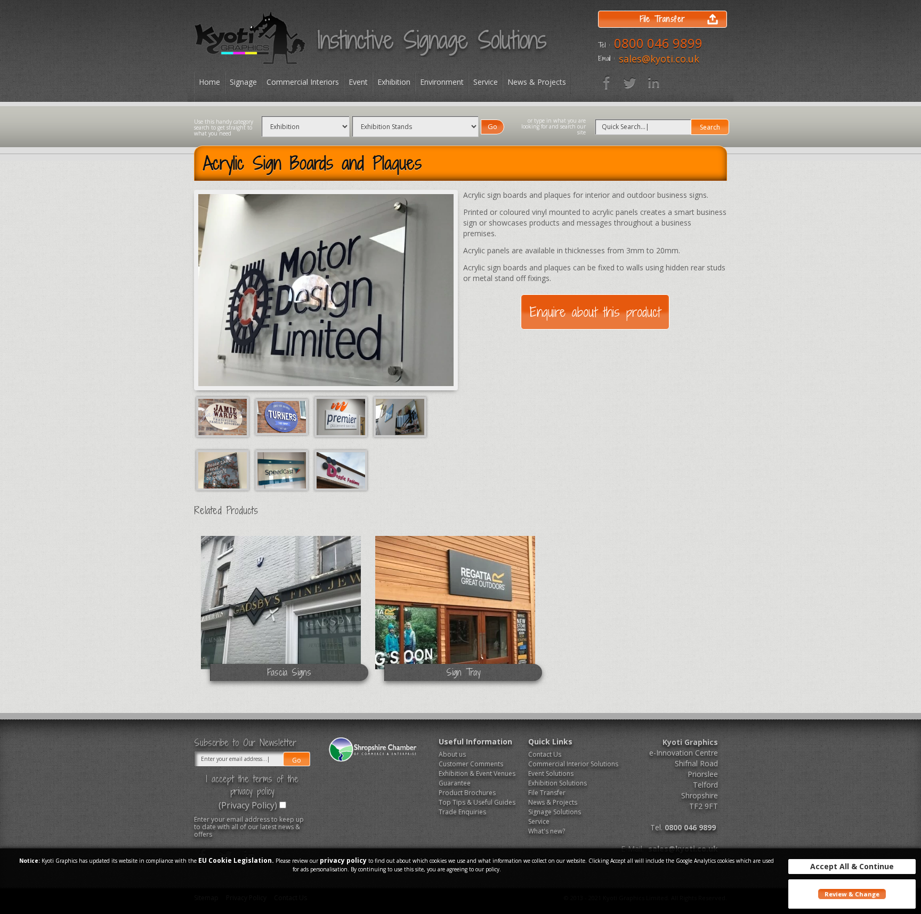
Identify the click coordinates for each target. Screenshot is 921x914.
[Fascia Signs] (281, 612)
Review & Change (852, 894)
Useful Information (475, 741)
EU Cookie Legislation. (236, 860)
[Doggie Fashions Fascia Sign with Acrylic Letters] (340, 469)
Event (358, 82)
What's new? (546, 831)
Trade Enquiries (462, 811)
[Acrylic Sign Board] (341, 416)
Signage (243, 82)
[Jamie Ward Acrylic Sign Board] (223, 416)
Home (209, 82)
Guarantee (455, 783)
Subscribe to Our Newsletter (245, 743)
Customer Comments (471, 763)
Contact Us (544, 754)
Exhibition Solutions (557, 783)
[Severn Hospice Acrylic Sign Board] (223, 469)
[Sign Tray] (455, 612)
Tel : (604, 45)
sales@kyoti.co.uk (659, 58)
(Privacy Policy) (248, 805)
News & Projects (536, 82)
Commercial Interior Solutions (569, 763)
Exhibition (393, 82)
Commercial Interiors (302, 82)
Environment (442, 82)
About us (452, 754)
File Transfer (546, 792)
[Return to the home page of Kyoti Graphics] (250, 38)
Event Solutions (550, 773)
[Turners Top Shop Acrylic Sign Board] (282, 416)
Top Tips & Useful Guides (477, 802)
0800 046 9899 (658, 43)
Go (492, 126)
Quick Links (550, 741)
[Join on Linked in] (653, 82)
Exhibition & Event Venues (477, 773)
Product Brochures (467, 792)
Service (485, 82)
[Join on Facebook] (606, 82)
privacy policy (343, 860)
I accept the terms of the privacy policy (252, 785)
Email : (606, 58)
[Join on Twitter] (630, 82)
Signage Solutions (554, 811)
